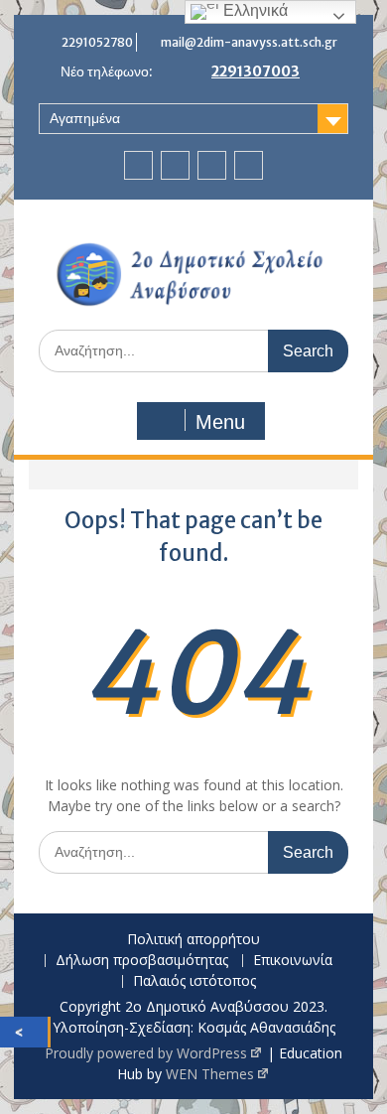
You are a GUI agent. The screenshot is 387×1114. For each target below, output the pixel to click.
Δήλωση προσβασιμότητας (142, 960)
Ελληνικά (253, 10)
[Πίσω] (24, 1032)
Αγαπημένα (85, 118)
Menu (220, 422)
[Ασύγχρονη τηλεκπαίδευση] (211, 165)
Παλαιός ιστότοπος (194, 981)
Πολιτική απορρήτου (193, 939)
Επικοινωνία (292, 960)
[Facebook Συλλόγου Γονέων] (248, 165)
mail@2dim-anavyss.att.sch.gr (249, 42)
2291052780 (97, 42)
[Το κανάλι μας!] (175, 165)
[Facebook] (138, 165)
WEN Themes (210, 1073)
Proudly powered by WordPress (146, 1053)
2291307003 (255, 71)
